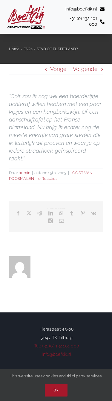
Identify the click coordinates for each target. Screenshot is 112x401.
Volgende (85, 69)
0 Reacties (48, 178)
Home (14, 49)
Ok (56, 390)
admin (24, 173)
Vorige (58, 69)
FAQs (28, 49)
